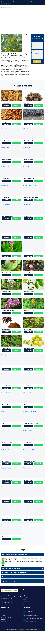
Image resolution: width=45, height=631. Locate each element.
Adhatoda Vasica (6, 461)
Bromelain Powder (28, 480)
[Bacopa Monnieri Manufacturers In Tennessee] (27, 128)
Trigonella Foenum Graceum (31, 423)
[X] (9, 4)
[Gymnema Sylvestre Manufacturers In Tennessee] (33, 284)
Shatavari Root (5, 103)
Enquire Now (6, 105)
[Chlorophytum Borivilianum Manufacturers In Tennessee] (29, 185)
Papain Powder (5, 536)
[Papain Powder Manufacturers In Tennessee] (4, 524)
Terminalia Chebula (29, 386)
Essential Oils (3, 613)
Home (24, 593)
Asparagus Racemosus (7, 480)
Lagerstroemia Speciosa (8, 310)
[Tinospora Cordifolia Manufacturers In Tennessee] (5, 392)
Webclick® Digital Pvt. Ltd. (22, 629)
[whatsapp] (3, 563)
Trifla (3, 423)
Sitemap (24, 599)
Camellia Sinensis (6, 178)
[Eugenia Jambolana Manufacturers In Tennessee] (27, 241)
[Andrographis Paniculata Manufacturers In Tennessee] (28, 449)
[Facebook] (2, 4)
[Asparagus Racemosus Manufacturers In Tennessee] (6, 468)
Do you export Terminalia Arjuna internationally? (13, 581)
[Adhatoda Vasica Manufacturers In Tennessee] (5, 449)
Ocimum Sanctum (28, 329)
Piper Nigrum (5, 367)
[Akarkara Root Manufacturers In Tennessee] (33, 95)
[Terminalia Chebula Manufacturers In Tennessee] (27, 373)
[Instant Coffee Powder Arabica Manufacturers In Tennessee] (30, 487)
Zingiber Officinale (28, 442)
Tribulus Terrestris (28, 404)
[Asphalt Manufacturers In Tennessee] (33, 114)
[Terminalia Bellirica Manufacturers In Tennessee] (5, 373)
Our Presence (25, 601)
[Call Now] (3, 559)
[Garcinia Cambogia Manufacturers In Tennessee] (11, 265)
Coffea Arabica (28, 216)
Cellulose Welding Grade (8, 499)
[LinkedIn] (4, 4)
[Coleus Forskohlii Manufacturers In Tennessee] (5, 223)
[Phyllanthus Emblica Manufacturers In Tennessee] (33, 341)
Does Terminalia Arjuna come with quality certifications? (15, 572)
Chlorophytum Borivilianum (31, 197)
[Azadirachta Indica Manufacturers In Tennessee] (5, 128)
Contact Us (25, 603)
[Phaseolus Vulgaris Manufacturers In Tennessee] (11, 341)
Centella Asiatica (6, 197)
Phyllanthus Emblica (29, 348)
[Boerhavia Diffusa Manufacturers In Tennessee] (5, 147)
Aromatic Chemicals (4, 621)
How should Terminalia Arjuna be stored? (11, 576)
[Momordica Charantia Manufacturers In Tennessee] (33, 303)
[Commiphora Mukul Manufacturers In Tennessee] (27, 223)
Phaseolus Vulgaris (6, 348)
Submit (37, 61)
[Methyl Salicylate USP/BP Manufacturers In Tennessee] (28, 505)
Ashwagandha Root (7, 122)
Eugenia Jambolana (29, 254)
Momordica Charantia (29, 310)
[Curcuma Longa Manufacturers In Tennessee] (11, 246)
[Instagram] (7, 4)
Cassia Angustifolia (29, 178)
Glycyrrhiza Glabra (6, 291)
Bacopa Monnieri (28, 140)
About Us (25, 595)
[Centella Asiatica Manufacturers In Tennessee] (5, 185)
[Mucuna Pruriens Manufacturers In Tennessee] (11, 322)
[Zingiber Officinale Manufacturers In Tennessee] (27, 430)
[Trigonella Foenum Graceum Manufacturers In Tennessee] (29, 411)
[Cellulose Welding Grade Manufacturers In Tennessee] (6, 487)
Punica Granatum (28, 367)
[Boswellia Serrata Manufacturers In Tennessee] (27, 147)
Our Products (25, 597)
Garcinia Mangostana (29, 272)
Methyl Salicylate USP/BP (30, 518)
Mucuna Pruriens (6, 329)
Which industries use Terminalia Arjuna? (11, 568)
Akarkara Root (28, 103)
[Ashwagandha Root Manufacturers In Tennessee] (11, 114)
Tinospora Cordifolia (7, 404)
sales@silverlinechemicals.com (16, 1)
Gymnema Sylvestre (29, 291)
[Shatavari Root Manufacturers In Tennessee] (11, 95)
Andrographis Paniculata (30, 461)
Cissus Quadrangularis (7, 216)
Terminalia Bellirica (6, 386)
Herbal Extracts (3, 619)
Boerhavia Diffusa (6, 159)
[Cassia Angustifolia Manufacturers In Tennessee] (27, 166)
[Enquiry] (3, 566)
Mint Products (3, 610)
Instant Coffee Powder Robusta (9, 518)
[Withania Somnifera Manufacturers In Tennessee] (5, 430)
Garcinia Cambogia (6, 272)
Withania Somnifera (7, 442)
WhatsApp (16, 105)
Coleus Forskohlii (6, 235)
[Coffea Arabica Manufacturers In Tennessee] (26, 204)
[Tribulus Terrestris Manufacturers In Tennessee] (27, 392)
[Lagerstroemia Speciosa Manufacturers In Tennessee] (11, 303)
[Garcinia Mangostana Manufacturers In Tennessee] (33, 265)
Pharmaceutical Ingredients (6, 617)
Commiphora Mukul (29, 235)
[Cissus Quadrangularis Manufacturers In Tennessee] (6, 204)
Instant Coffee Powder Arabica (31, 499)
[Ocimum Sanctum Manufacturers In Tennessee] (33, 322)
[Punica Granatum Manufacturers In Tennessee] (27, 355)
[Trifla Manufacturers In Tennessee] (2, 411)
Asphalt (26, 122)
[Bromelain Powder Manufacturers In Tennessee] (27, 468)
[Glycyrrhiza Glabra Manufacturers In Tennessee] (11, 284)
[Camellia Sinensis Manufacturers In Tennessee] (5, 166)
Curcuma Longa (6, 254)
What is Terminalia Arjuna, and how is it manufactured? (14, 554)
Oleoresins (3, 615)
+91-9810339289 (5, 1)
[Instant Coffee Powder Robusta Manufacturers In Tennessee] (8, 505)
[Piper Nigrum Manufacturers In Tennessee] (4, 355)
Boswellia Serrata (28, 159)
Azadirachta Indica (6, 140)
